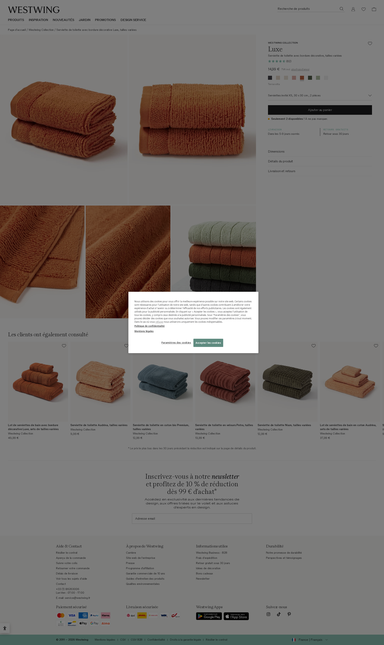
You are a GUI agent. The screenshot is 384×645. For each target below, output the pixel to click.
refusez (159, 322)
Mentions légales (144, 331)
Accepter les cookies (208, 342)
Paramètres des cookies (176, 342)
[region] (193, 322)
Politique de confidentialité (149, 326)
